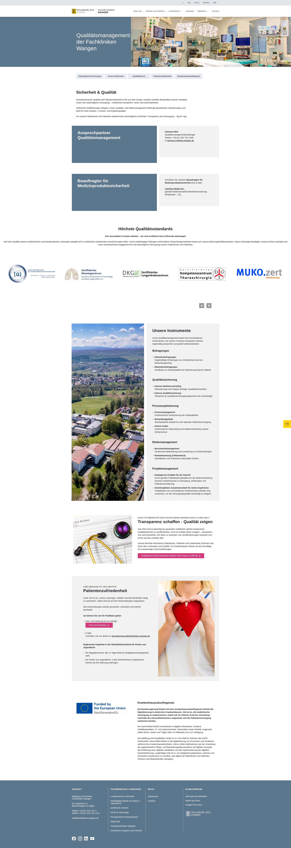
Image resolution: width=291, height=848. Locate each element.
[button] (183, 2)
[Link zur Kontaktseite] (287, 424)
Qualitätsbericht (139, 76)
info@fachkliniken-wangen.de (85, 818)
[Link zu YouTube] (92, 839)
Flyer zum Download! (97, 625)
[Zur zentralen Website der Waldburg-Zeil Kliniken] (201, 814)
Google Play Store (193, 805)
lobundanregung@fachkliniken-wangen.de (131, 636)
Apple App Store (192, 800)
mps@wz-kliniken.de (175, 189)
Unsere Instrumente (116, 76)
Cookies (151, 801)
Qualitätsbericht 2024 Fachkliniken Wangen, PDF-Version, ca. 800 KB (169, 556)
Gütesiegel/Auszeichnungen (90, 76)
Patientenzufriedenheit (162, 76)
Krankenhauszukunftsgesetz (188, 76)
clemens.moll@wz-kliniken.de (180, 140)
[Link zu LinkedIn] (86, 839)
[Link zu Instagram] (80, 839)
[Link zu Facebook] (74, 839)
